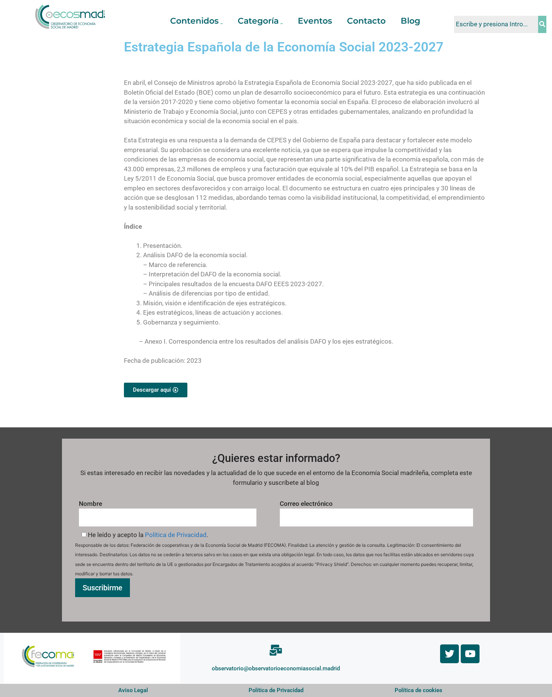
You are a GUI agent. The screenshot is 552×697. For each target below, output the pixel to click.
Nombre (90, 503)
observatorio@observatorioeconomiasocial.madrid (276, 668)
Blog (410, 21)
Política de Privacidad (176, 535)
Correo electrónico (306, 503)
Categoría (258, 21)
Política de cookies (418, 690)
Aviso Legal (133, 690)
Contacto (366, 21)
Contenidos (194, 21)
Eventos (315, 21)
